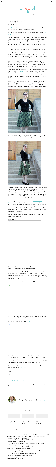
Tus (31, 380)
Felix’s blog (23, 367)
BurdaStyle (15, 380)
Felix (28, 321)
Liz (18, 397)
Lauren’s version (37, 201)
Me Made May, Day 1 (14, 420)
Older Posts (43, 391)
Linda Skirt (21, 71)
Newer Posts (12, 391)
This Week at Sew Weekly (15, 27)
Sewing (12, 379)
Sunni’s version (12, 202)
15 (14, 385)
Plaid (27, 380)
